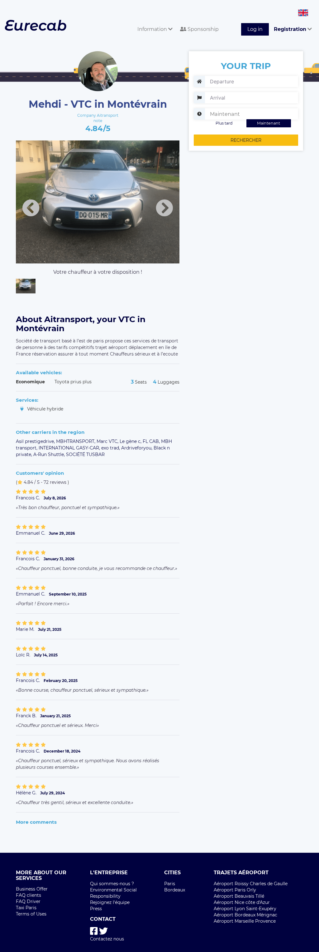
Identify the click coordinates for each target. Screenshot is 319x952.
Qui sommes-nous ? (112, 883)
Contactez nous (107, 939)
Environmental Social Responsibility (113, 893)
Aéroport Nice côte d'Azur (242, 902)
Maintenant (268, 123)
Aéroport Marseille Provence (245, 921)
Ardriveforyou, (137, 448)
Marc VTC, (108, 441)
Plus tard (224, 123)
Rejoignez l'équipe (110, 902)
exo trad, (111, 448)
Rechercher (246, 140)
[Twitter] (103, 931)
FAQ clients (28, 895)
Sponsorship (202, 29)
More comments (36, 822)
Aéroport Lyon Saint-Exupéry (245, 908)
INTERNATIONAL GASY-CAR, (70, 448)
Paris (169, 883)
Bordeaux (174, 890)
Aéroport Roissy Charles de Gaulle (251, 883)
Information (152, 29)
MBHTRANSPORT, (76, 441)
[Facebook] (94, 931)
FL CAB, (152, 441)
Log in (255, 29)
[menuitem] (153, 22)
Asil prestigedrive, (36, 441)
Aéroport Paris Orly (235, 890)
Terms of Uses (31, 914)
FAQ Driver (28, 901)
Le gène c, (131, 441)
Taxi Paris (26, 907)
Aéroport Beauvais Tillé (239, 896)
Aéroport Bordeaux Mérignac (245, 915)
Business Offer (32, 889)
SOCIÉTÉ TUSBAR (85, 454)
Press (96, 908)
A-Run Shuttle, (49, 454)
